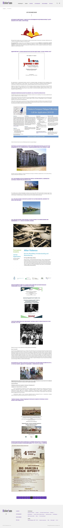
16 (41, 497)
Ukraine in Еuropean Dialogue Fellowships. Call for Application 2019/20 (28, 93)
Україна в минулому (42, 520)
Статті (57, 520)
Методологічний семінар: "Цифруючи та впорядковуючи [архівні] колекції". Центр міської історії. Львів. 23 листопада (31, 20)
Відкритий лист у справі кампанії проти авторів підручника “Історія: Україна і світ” (31, 51)
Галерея (31, 3)
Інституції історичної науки (44, 512)
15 (39, 497)
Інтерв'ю (37, 512)
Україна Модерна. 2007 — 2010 (33, 520)
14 (36, 497)
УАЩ (48, 520)
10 (26, 497)
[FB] (59, 3)
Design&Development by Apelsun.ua (54, 525)
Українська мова (48, 514)
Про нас (51, 3)
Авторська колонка (31, 512)
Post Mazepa (55, 514)
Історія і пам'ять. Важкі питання (39, 514)
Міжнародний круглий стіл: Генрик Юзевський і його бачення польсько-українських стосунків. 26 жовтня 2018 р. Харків (28, 285)
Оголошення (37, 3)
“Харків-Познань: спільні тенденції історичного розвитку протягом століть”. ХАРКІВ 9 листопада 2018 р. (30, 400)
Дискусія (51, 512)
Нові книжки (44, 3)
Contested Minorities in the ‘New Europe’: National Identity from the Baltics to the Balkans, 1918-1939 (30, 322)
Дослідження (30, 514)
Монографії (52, 520)
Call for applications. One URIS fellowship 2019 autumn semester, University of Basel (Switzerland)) (30, 199)
